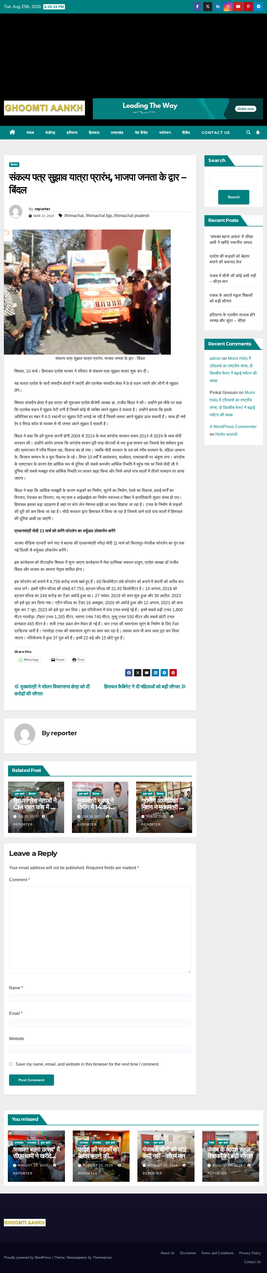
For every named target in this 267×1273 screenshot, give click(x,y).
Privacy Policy (250, 1253)
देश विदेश (141, 132)
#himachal (74, 215)
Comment (19, 879)
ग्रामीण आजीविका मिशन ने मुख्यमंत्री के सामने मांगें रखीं (162, 807)
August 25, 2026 (33, 1165)
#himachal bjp (99, 215)
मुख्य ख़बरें (19, 793)
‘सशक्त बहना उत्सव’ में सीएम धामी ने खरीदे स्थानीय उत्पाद (36, 1156)
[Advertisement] (133, 59)
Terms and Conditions (217, 1253)
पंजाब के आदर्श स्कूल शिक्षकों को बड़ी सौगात (230, 1153)
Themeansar (102, 1257)
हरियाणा (72, 132)
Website (16, 1038)
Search (217, 160)
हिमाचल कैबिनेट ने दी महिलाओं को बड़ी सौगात (142, 686)
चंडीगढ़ (50, 132)
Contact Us (216, 132)
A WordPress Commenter (233, 426)
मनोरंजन (165, 132)
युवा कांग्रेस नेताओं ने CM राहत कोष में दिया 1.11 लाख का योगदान (36, 807)
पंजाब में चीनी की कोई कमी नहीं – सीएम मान (164, 1153)
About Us (168, 1253)
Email (15, 1013)
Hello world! (226, 434)
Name (16, 988)
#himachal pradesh (131, 215)
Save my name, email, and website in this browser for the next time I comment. (87, 1064)
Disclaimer (188, 1253)
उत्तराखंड (117, 132)
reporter (42, 209)
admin (215, 358)
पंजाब (30, 132)
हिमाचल (94, 132)
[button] (248, 132)
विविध (186, 132)
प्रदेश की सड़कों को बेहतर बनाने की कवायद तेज (98, 1156)
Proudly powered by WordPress (28, 1257)
